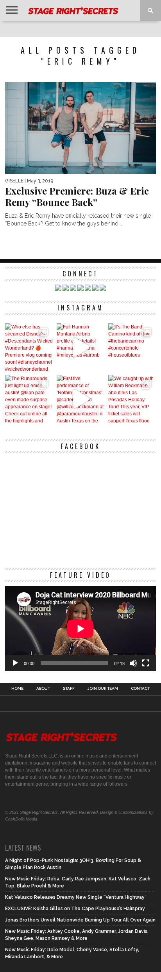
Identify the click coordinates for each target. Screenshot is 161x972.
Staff (69, 689)
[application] (80, 628)
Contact (140, 689)
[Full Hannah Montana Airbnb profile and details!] (80, 347)
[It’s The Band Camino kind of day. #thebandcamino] (132, 347)
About (43, 689)
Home (17, 689)
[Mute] (133, 663)
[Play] (15, 663)
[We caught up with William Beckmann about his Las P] (132, 399)
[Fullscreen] (146, 663)
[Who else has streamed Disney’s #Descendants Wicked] (29, 347)
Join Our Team (103, 689)
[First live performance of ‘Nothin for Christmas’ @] (80, 399)
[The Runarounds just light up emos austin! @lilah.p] (29, 399)
